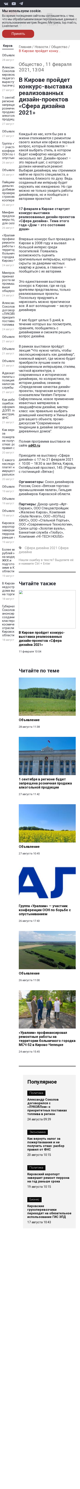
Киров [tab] (8, 46)
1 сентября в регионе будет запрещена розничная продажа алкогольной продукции (12, 108)
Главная (25, 47)
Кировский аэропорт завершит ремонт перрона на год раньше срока (48, 1177)
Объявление (11, 55)
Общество (59, 47)
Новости (41, 47)
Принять (18, 34)
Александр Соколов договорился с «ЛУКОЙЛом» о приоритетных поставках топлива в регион (47, 1107)
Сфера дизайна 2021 (41, 548)
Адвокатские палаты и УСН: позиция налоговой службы (12, 380)
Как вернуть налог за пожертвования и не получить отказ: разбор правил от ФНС (45, 1144)
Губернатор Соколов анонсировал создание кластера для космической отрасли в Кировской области (12, 621)
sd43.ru (34, 445)
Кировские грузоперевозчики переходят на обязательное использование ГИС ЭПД (49, 1211)
